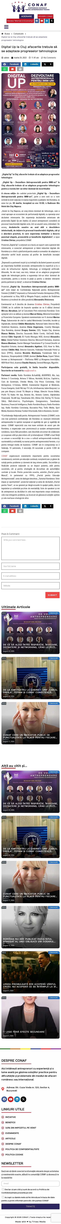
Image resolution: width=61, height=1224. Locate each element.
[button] (11, 64)
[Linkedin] (47, 21)
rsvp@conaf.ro (30, 370)
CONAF (4, 456)
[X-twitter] (52, 21)
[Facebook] (37, 21)
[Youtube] (42, 21)
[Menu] (16, 26)
